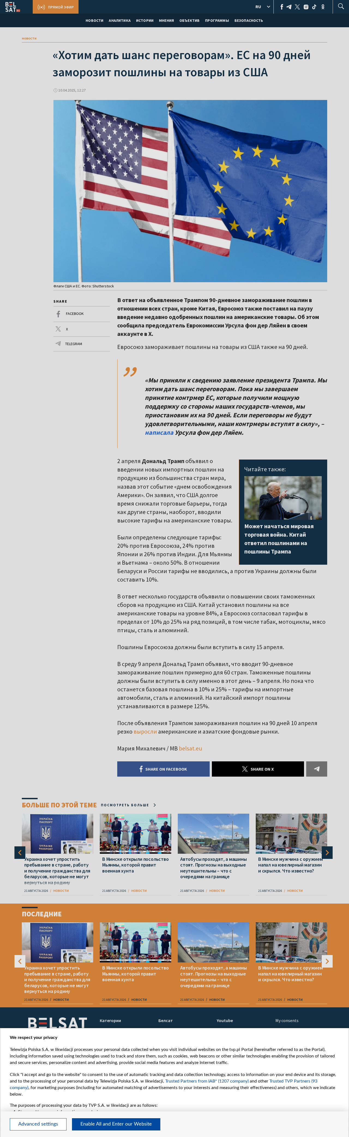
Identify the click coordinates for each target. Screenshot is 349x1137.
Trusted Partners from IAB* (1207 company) (207, 1081)
